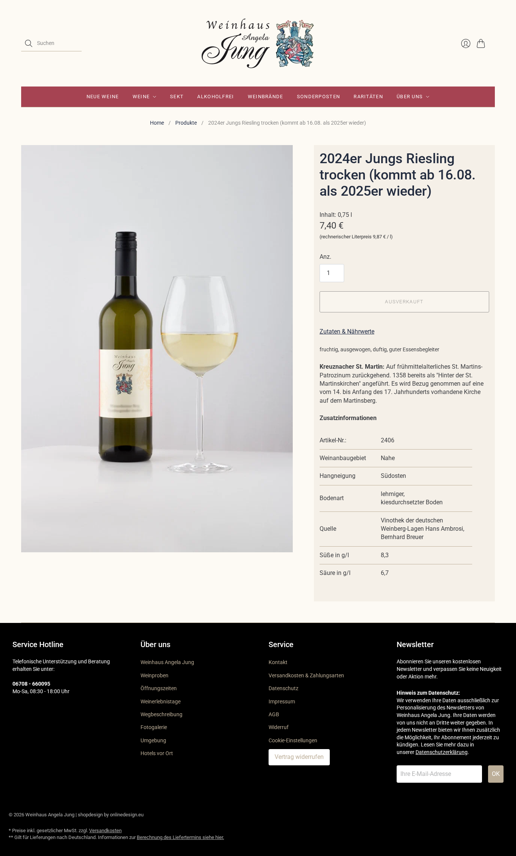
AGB (274, 714)
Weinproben (154, 675)
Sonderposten (318, 96)
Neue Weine (103, 96)
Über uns (410, 96)
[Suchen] (28, 43)
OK (496, 773)
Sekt (177, 96)
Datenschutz (283, 688)
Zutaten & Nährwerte (347, 331)
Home (157, 123)
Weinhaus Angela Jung (167, 662)
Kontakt (278, 662)
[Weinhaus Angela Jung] (258, 43)
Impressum (282, 701)
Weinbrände (265, 96)
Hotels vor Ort (157, 753)
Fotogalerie (154, 727)
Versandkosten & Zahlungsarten (306, 675)
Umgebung (153, 740)
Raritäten (368, 96)
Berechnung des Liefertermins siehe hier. (180, 837)
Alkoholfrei (215, 96)
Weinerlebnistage (161, 701)
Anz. (325, 256)
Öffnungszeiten (159, 688)
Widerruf (279, 727)
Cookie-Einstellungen (293, 740)
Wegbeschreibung (161, 714)
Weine (141, 96)
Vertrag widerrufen (299, 756)
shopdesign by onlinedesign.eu (111, 814)
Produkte (186, 123)
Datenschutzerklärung (442, 752)
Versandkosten (105, 830)
